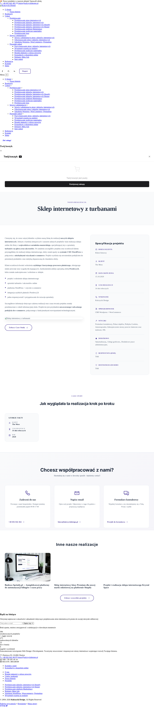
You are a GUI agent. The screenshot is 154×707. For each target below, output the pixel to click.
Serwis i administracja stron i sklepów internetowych (34, 38)
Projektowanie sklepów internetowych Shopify (32, 25)
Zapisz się (27, 623)
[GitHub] (8, 71)
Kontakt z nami (10, 666)
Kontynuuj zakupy (77, 184)
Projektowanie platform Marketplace (28, 29)
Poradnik (8, 681)
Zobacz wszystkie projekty (75, 598)
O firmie (8, 10)
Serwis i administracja (18, 35)
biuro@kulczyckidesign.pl (28, 3)
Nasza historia (15, 12)
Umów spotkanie (11, 676)
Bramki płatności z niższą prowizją (27, 53)
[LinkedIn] (14, 71)
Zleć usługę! (7, 140)
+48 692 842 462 (9, 3)
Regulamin (22, 704)
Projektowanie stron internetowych (27, 20)
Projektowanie (15, 18)
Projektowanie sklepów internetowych (29, 22)
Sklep (7, 66)
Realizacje (9, 14)
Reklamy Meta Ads (21, 57)
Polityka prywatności (8, 704)
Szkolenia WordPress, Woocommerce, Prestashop (23, 693)
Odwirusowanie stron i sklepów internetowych (32, 40)
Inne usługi (18, 59)
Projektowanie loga (21, 33)
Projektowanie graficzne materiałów (28, 31)
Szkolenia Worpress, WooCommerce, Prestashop (32, 42)
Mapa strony (32, 704)
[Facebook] (2, 71)
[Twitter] (7, 706)
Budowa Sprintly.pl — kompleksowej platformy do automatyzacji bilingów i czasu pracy (27, 586)
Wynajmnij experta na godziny (26, 48)
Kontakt (8, 64)
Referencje (9, 61)
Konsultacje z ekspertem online (26, 55)
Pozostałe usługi (16, 44)
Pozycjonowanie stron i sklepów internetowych (32, 46)
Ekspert (25, 71)
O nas (7, 672)
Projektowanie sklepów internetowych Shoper (31, 27)
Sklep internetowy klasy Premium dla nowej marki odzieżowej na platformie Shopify (74, 586)
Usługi (7, 16)
